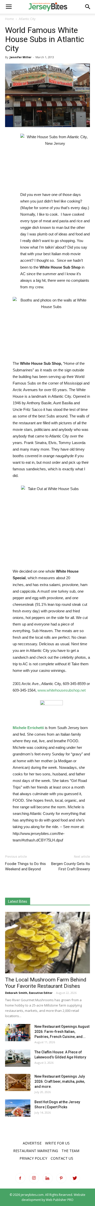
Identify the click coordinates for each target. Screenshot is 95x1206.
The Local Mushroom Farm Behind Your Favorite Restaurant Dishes (45, 983)
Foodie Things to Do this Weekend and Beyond (25, 866)
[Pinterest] (61, 1178)
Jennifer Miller (20, 57)
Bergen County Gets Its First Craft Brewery (70, 866)
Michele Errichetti (28, 728)
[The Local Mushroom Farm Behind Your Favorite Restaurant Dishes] (47, 942)
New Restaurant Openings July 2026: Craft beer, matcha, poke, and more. (59, 1081)
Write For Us (57, 1143)
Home (9, 19)
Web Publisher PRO (59, 1200)
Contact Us (62, 1158)
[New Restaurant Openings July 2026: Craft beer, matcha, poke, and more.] (17, 1082)
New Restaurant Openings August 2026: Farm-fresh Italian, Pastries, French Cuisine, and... (61, 1031)
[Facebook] (20, 1178)
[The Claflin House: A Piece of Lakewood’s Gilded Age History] (17, 1058)
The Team (70, 1150)
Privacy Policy (33, 1158)
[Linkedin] (48, 1178)
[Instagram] (34, 1178)
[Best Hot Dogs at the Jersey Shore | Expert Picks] (17, 1108)
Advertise (32, 1143)
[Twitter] (75, 1178)
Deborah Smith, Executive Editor (28, 993)
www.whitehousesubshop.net (61, 690)
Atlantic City (27, 19)
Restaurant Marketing (35, 1150)
